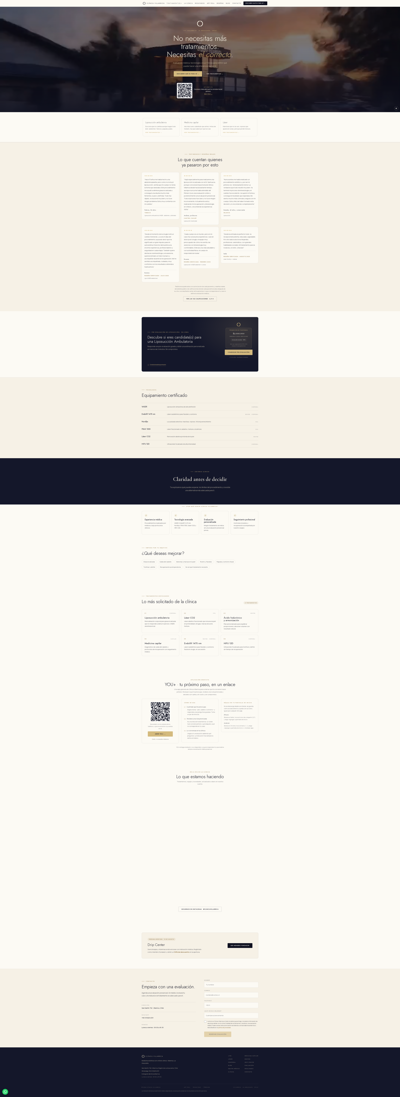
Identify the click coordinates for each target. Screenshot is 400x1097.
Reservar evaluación (217, 1034)
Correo (207, 990)
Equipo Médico (234, 1068)
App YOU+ (210, 3)
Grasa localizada (149, 562)
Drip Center (249, 1062)
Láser (230, 1059)
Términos (206, 1087)
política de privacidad (224, 1027)
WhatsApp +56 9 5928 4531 (150, 1071)
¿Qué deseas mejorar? (213, 1011)
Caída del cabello (165, 562)
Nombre (207, 980)
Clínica (231, 1072)
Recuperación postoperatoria (170, 567)
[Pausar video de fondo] (396, 108)
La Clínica (188, 3)
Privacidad (197, 1087)
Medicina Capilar (251, 1056)
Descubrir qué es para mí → (255, 3)
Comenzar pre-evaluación (238, 352)
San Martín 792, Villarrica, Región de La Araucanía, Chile (160, 1068)
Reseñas (220, 3)
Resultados (200, 3)
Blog (228, 3)
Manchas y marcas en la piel (185, 562)
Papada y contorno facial (225, 562)
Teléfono (208, 1001)
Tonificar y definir (149, 567)
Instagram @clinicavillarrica (151, 1074)
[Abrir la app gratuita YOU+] (184, 90)
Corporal (232, 1062)
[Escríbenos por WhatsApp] (5, 1092)
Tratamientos (174, 3)
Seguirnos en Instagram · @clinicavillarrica (200, 909)
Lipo (229, 1056)
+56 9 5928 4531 (147, 1018)
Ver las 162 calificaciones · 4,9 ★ (200, 299)
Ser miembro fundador (240, 945)
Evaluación (249, 1065)
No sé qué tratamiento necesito (197, 567)
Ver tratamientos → (215, 74)
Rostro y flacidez (206, 562)
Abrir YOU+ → (208, 94)
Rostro (247, 1059)
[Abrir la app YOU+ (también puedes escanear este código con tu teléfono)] (160, 711)
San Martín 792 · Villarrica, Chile (153, 1008)
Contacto (236, 3)
